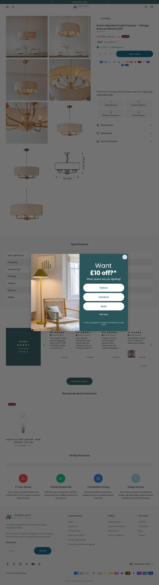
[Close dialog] (125, 257)
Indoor (104, 288)
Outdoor (104, 297)
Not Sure (104, 314)
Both (104, 306)
